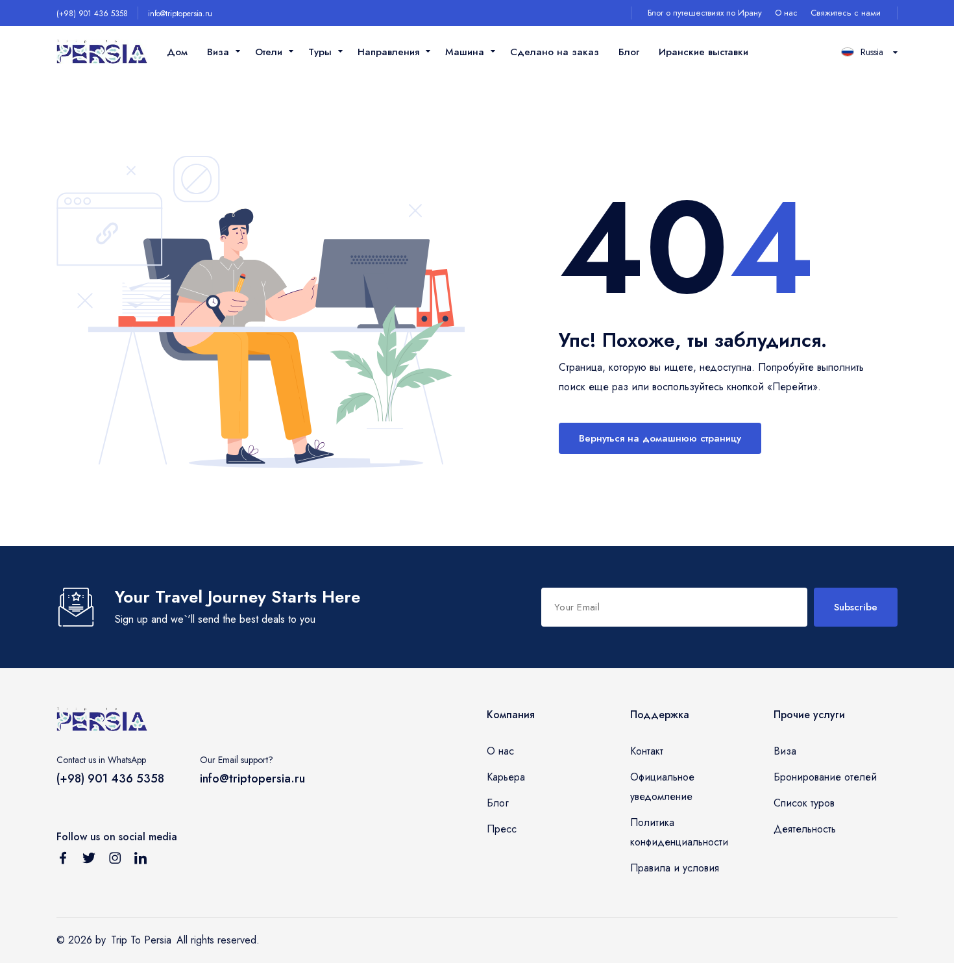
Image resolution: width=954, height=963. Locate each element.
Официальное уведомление (662, 786)
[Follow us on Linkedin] (141, 860)
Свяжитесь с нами (846, 12)
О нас (786, 12)
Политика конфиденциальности (679, 832)
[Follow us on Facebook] (63, 860)
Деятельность (805, 828)
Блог (628, 52)
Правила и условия (674, 867)
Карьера (506, 776)
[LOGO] (101, 52)
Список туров (804, 802)
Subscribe (855, 607)
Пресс (502, 828)
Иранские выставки (703, 52)
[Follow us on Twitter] (89, 860)
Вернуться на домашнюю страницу (660, 438)
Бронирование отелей (825, 776)
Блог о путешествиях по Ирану (705, 12)
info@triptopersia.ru (180, 13)
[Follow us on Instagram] (115, 860)
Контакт (646, 751)
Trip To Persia (141, 939)
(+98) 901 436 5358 (92, 13)
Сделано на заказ (554, 52)
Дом (177, 52)
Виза (785, 751)
